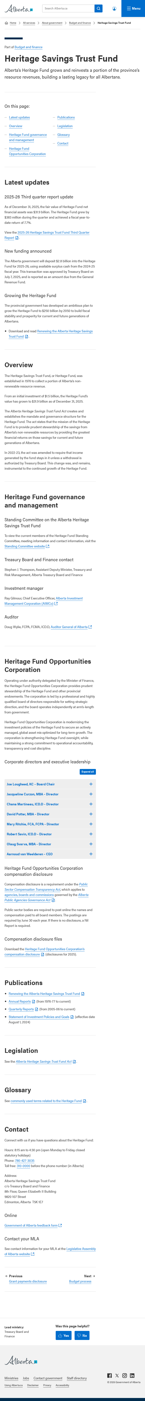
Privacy (47, 1385)
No (85, 1335)
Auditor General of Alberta (69, 626)
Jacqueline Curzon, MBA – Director (33, 794)
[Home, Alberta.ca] (18, 8)
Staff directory (77, 1378)
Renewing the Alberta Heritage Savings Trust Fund (44, 993)
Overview (15, 125)
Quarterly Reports (21, 1009)
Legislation (65, 125)
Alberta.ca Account (114, 8)
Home (13, 22)
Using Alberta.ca (14, 1385)
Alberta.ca (69, 1360)
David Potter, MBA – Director (28, 814)
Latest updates (19, 117)
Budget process (80, 1281)
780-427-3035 (24, 1160)
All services (29, 22)
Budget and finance (80, 22)
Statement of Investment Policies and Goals (39, 1016)
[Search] (99, 8)
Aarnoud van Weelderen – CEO (30, 853)
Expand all (88, 771)
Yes (66, 1335)
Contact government (48, 1378)
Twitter (117, 1375)
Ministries (11, 1378)
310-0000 (23, 1165)
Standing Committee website (25, 546)
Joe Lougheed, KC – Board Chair (31, 784)
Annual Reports (20, 1001)
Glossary (63, 134)
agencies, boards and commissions (29, 894)
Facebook (109, 1375)
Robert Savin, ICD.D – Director (29, 834)
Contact (62, 143)
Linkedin (132, 1375)
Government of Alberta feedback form (31, 1225)
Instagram (124, 1375)
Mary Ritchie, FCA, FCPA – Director (33, 824)
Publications (66, 117)
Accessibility (62, 1385)
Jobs (26, 1378)
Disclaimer (33, 1385)
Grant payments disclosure (28, 1281)
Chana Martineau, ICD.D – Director (33, 804)
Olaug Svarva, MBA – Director (29, 844)
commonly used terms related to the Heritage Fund (46, 1100)
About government (52, 22)
